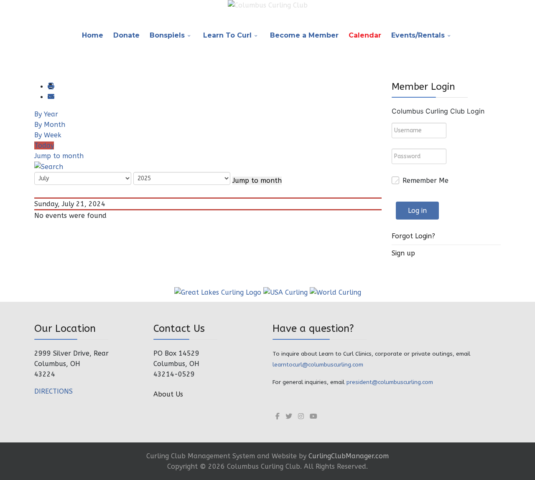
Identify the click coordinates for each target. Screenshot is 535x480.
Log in (417, 211)
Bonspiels (167, 35)
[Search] (48, 166)
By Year (46, 114)
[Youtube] (313, 416)
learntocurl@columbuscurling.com (318, 364)
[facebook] (277, 416)
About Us (168, 394)
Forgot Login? (413, 236)
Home (92, 35)
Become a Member (304, 35)
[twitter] (288, 416)
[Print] (51, 87)
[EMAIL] (51, 97)
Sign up (403, 253)
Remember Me (425, 180)
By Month (49, 125)
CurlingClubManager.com (348, 456)
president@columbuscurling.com (389, 382)
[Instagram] (301, 416)
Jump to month (59, 156)
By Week (47, 135)
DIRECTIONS (53, 391)
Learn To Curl (227, 35)
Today (44, 145)
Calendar (365, 35)
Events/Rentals (418, 35)
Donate (126, 35)
